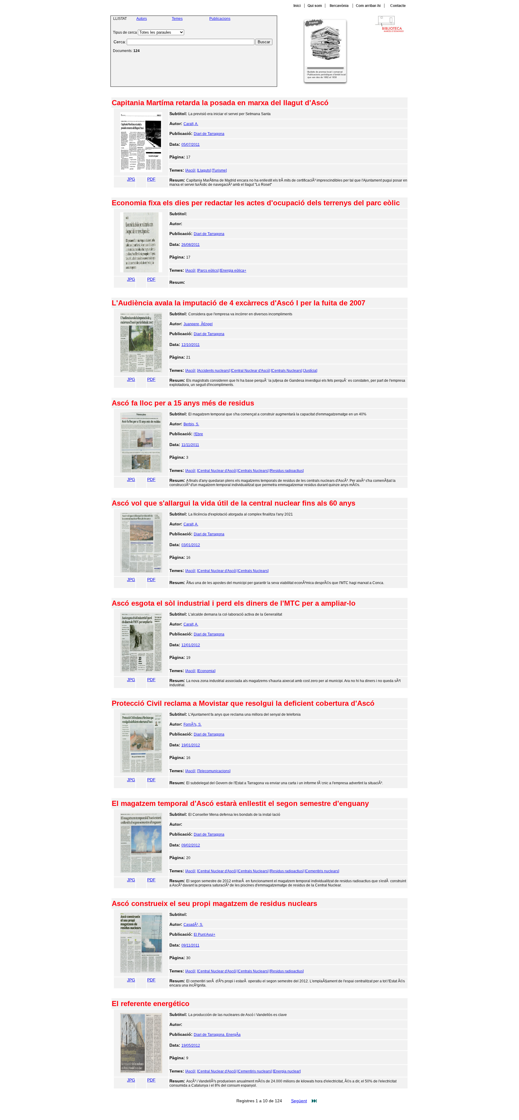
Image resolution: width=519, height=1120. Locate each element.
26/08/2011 (190, 245)
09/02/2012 (190, 845)
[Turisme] (219, 170)
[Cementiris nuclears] (322, 871)
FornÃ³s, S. (193, 724)
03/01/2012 (190, 545)
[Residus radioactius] (286, 471)
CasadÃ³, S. (193, 925)
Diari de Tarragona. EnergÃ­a (217, 1035)
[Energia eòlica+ (233, 270)
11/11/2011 (190, 445)
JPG (131, 179)
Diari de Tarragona (209, 134)
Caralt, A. (191, 124)
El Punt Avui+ (204, 934)
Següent (299, 1100)
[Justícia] (310, 371)
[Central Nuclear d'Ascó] (250, 371)
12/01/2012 (190, 645)
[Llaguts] (204, 170)
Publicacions (219, 19)
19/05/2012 (190, 1045)
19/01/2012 (190, 745)
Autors (141, 19)
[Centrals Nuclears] (286, 371)
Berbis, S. (191, 424)
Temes (177, 19)
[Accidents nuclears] (213, 371)
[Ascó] (190, 170)
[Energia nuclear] (287, 1071)
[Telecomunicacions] (213, 771)
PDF (151, 179)
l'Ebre (198, 434)
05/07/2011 (190, 144)
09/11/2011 (190, 945)
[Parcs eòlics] (208, 270)
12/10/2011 (190, 345)
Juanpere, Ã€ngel (198, 324)
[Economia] (206, 671)
